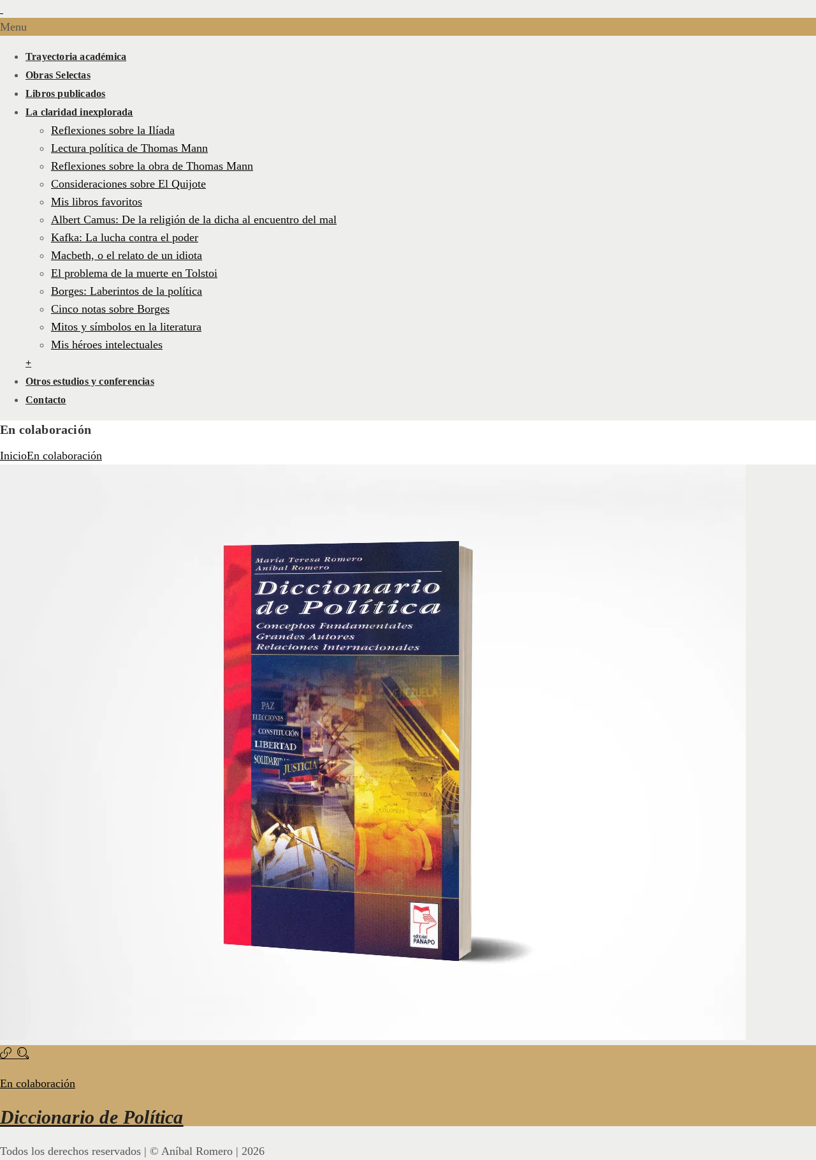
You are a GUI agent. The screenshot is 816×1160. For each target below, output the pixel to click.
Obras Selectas (58, 75)
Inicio (13, 455)
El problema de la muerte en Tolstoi (134, 273)
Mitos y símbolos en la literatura (126, 326)
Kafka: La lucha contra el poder (124, 237)
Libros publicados (65, 93)
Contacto (46, 399)
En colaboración (64, 455)
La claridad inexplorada (79, 112)
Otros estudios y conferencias (90, 381)
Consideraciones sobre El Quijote (128, 183)
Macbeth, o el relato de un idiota (126, 255)
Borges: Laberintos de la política (126, 291)
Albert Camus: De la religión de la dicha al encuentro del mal (194, 219)
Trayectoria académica (76, 56)
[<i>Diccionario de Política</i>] (8, 1054)
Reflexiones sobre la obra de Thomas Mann (152, 166)
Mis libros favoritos (96, 201)
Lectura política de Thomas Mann (129, 148)
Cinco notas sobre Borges (110, 308)
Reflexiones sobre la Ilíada (113, 130)
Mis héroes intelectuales (107, 344)
